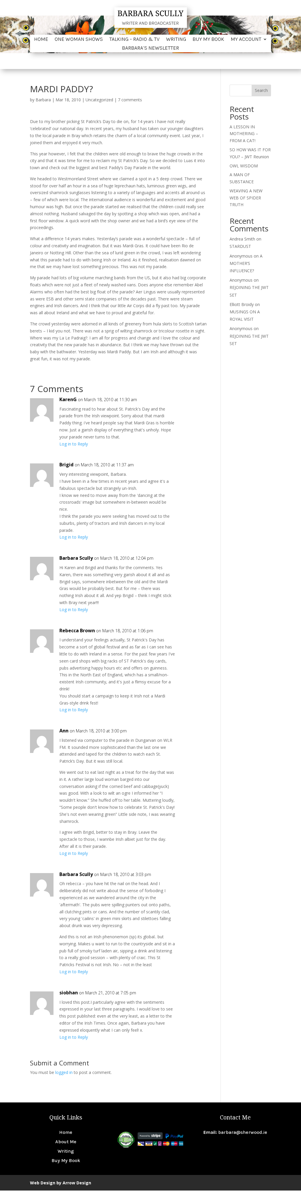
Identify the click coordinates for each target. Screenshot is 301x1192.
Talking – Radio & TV (134, 39)
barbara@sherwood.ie (242, 1132)
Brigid (66, 464)
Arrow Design (77, 1183)
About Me (65, 1141)
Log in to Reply (73, 444)
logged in (64, 1072)
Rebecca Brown (77, 630)
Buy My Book (208, 39)
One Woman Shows (79, 39)
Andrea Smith (242, 239)
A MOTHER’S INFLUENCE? (246, 263)
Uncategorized (99, 99)
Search (261, 90)
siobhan (68, 992)
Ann (63, 730)
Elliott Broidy (242, 304)
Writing (176, 39)
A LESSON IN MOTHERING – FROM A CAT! (244, 134)
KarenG (68, 399)
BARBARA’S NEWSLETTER (150, 48)
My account (246, 39)
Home (41, 39)
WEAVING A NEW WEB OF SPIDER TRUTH (246, 198)
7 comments (130, 99)
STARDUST (240, 246)
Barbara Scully (76, 558)
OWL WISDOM (244, 166)
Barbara (43, 99)
